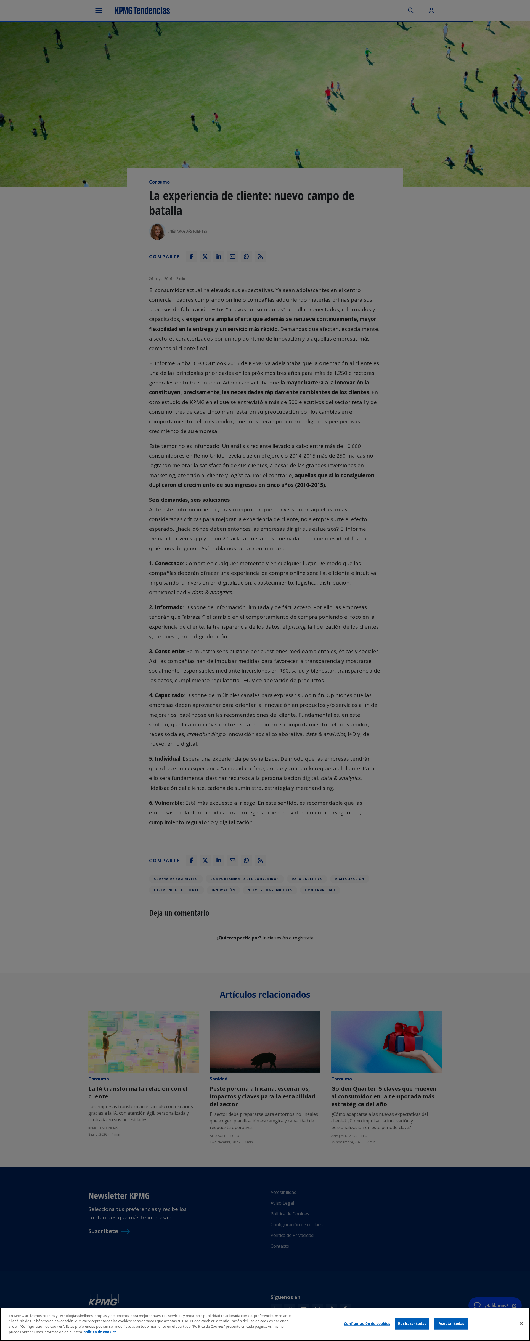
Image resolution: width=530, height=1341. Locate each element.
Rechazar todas (412, 1323)
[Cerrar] (521, 1324)
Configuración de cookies (367, 1323)
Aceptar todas (451, 1323)
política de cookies (99, 1331)
